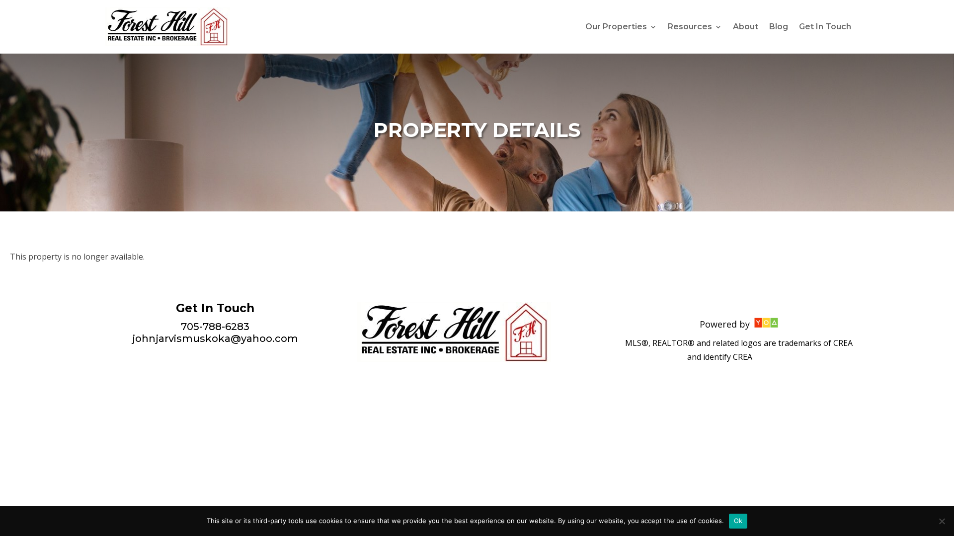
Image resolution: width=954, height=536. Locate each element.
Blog (778, 27)
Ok (738, 521)
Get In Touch (825, 27)
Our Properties (616, 27)
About (745, 27)
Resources (690, 27)
